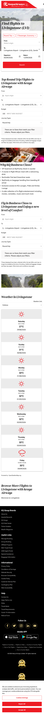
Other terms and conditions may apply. (24, 142)
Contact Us (4, 597)
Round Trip (8, 36)
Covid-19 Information (8, 612)
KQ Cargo (4, 520)
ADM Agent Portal (7, 551)
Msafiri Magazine (7, 529)
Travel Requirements (8, 609)
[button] (26, 35)
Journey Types (6, 118)
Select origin (8, 43)
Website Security (6, 572)
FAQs (3, 603)
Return (25, 55)
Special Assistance (7, 554)
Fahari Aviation (6, 526)
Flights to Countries (8, 644)
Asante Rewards (6, 517)
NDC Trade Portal (6, 548)
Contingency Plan (7, 585)
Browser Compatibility (8, 575)
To (4, 48)
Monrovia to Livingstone (10, 498)
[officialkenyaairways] (21, 625)
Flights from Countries (35, 647)
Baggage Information (8, 557)
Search (22, 65)
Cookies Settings (22, 698)
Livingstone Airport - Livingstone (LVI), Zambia (21, 50)
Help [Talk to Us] (6, 600)
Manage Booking (6, 538)
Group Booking (6, 542)
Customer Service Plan (8, 581)
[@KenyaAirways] (14, 625)
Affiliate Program (6, 545)
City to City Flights (9, 647)
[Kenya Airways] (7, 625)
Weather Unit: (37, 301)
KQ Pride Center (6, 523)
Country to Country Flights (34, 644)
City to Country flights (23, 650)
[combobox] (23, 95)
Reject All (22, 704)
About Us (4, 514)
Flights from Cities (22, 647)
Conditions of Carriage (8, 569)
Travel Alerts (5, 606)
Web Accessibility (6, 588)
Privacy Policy (5, 566)
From (5, 41)
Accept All (22, 710)
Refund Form (5, 615)
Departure (7, 55)
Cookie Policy (5, 578)
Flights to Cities (20, 644)
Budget (3, 109)
